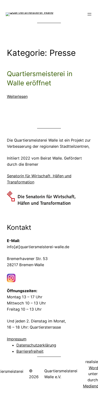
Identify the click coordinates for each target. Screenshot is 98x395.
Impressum (16, 339)
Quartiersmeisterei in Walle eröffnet (40, 78)
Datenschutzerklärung (36, 345)
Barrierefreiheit (30, 351)
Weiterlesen (17, 97)
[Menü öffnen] (89, 14)
